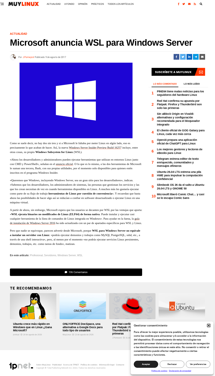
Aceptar (146, 364)
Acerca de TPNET (71, 365)
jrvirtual (16, 335)
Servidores (50, 255)
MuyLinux (67, 335)
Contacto (120, 365)
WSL (80, 255)
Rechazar (172, 364)
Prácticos (97, 4)
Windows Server (66, 255)
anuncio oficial (64, 164)
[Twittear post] (183, 57)
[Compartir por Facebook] (176, 57)
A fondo (69, 4)
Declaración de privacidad (180, 371)
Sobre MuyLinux (43, 365)
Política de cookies (159, 371)
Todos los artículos (121, 4)
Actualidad (54, 4)
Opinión (82, 4)
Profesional (36, 255)
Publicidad (57, 365)
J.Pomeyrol (28, 57)
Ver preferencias (198, 364)
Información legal (106, 365)
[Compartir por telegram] (196, 57)
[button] (208, 325)
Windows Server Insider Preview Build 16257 (95, 147)
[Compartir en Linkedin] (189, 57)
